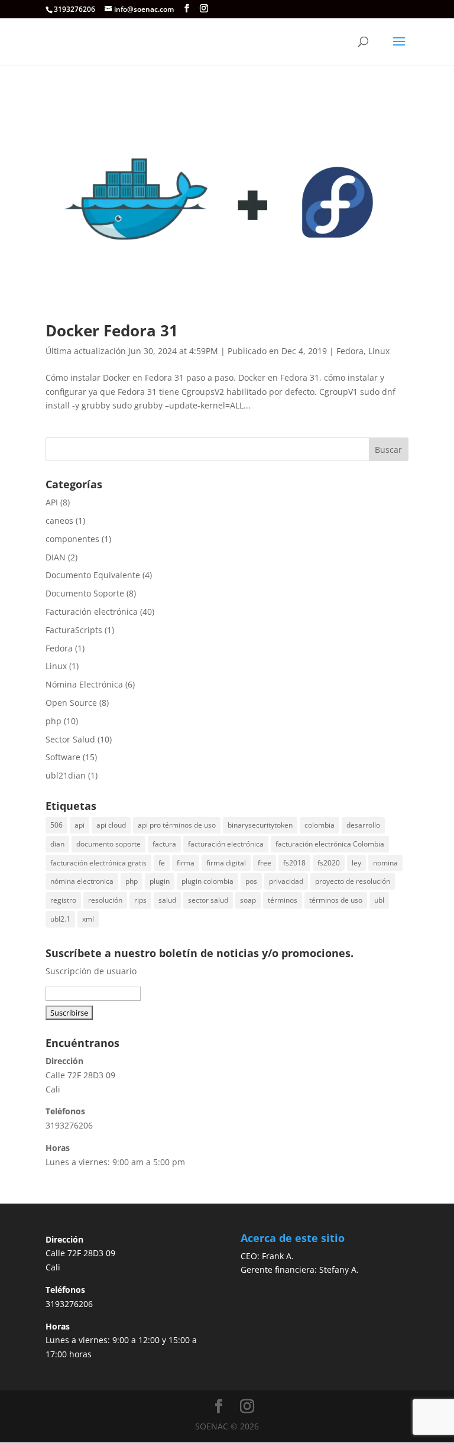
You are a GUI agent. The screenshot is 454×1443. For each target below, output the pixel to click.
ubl (379, 900)
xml (88, 919)
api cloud (111, 825)
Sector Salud (70, 739)
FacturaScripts (74, 629)
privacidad (286, 881)
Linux (379, 350)
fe (161, 863)
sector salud (208, 900)
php (53, 721)
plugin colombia (207, 881)
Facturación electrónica (92, 611)
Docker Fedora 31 (112, 330)
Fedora (350, 350)
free (264, 863)
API (52, 502)
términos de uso (335, 900)
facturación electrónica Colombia (329, 844)
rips (140, 900)
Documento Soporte (85, 593)
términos (282, 900)
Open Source (71, 702)
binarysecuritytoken (260, 825)
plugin (160, 881)
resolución (105, 900)
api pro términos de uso (177, 825)
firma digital (226, 863)
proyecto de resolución (352, 881)
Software (63, 757)
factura (164, 844)
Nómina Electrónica (84, 684)
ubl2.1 (60, 919)
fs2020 (328, 863)
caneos (59, 520)
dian (57, 844)
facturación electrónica (226, 844)
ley (356, 863)
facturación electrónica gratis (98, 863)
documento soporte (108, 844)
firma (185, 863)
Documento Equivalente (93, 575)
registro (63, 900)
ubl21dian (66, 775)
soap (248, 900)
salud (167, 900)
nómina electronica (82, 881)
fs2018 (294, 863)
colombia (319, 825)
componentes (72, 538)
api (79, 825)
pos (251, 881)
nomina (385, 863)
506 (56, 825)
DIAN (56, 557)
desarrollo (363, 825)
